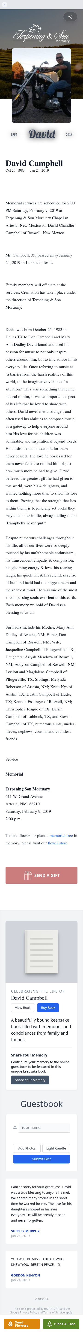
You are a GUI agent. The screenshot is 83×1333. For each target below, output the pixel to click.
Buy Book (48, 1007)
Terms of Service (54, 1312)
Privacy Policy (28, 1312)
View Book (22, 1007)
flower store (57, 843)
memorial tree (61, 835)
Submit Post (41, 1159)
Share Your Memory (30, 1080)
